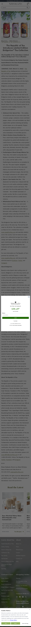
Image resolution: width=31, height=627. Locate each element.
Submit (15, 317)
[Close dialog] (29, 297)
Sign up (3, 313)
